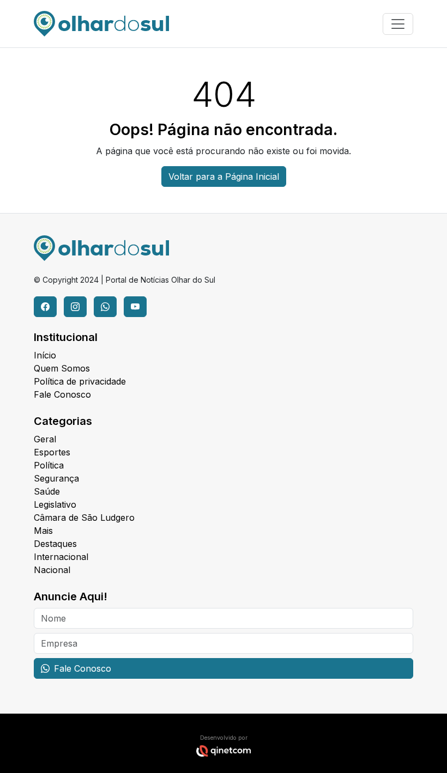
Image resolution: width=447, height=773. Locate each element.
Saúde (47, 491)
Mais (43, 530)
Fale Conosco (62, 394)
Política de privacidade (80, 381)
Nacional (52, 569)
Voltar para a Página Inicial (223, 176)
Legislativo (55, 504)
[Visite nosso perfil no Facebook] (45, 306)
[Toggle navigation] (398, 24)
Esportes (52, 452)
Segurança (56, 478)
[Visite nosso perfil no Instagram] (75, 306)
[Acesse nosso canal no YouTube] (135, 306)
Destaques (55, 543)
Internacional (61, 556)
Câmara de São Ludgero (84, 517)
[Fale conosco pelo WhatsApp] (105, 306)
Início (45, 355)
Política (49, 465)
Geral (45, 439)
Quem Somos (62, 368)
